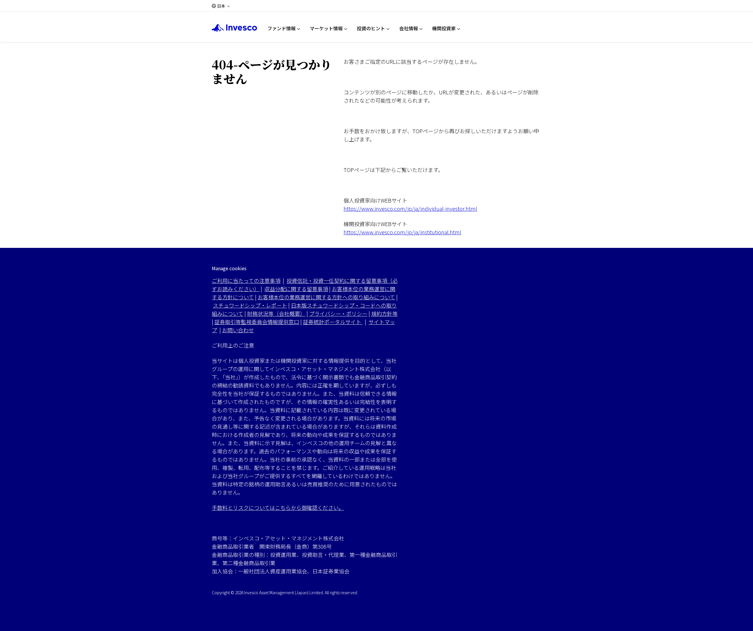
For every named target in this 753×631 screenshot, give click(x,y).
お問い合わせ (238, 330)
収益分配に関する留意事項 (296, 289)
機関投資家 (444, 28)
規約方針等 (384, 313)
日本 (221, 6)
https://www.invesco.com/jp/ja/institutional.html (402, 232)
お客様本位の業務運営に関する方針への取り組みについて (326, 297)
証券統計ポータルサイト (332, 321)
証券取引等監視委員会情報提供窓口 (256, 321)
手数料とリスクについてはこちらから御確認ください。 (278, 507)
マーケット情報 (326, 28)
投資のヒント (371, 28)
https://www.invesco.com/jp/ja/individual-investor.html (410, 208)
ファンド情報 (281, 28)
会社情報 (408, 28)
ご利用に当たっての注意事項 (246, 280)
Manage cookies (229, 268)
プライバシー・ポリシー (338, 313)
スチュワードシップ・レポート (250, 305)
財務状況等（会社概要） (276, 313)
